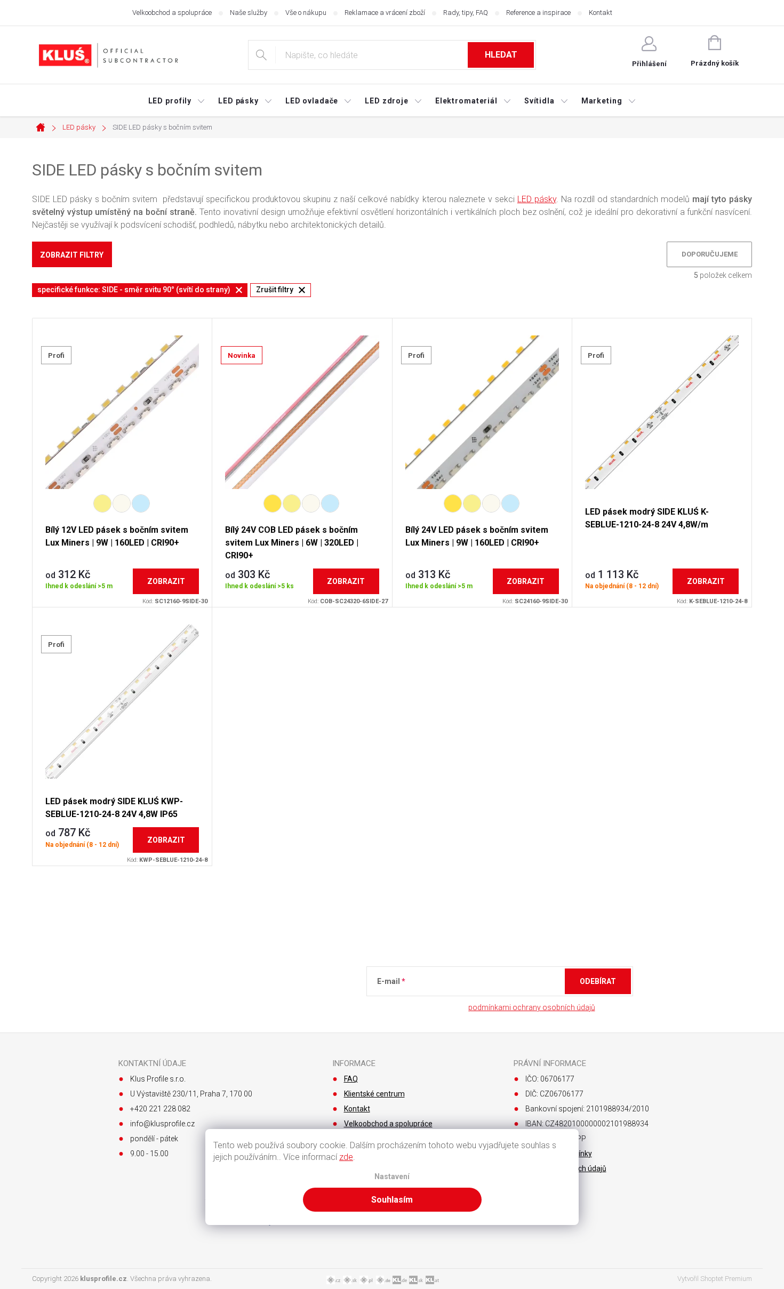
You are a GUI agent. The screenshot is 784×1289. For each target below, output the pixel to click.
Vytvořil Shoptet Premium (714, 1279)
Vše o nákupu (305, 13)
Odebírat (598, 981)
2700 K (272, 503)
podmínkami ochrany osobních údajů (531, 1007)
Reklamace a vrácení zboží (385, 13)
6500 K (141, 503)
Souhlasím (392, 1200)
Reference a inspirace (538, 13)
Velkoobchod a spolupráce (172, 13)
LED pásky (536, 199)
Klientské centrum (374, 1094)
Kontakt (600, 13)
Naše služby (248, 13)
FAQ (351, 1079)
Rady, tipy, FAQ (465, 13)
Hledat (501, 55)
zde (346, 1157)
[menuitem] (177, 100)
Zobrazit (166, 581)
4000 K (122, 503)
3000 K (102, 503)
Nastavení (392, 1177)
